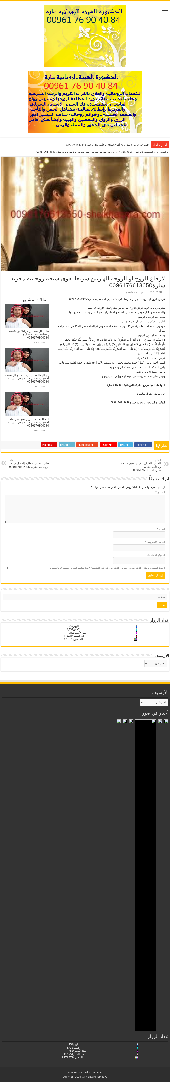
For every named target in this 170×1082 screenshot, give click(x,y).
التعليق (160, 492)
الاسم (161, 529)
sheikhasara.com (92, 1072)
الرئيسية (164, 151)
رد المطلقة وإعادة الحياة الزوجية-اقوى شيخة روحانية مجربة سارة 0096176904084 (27, 378)
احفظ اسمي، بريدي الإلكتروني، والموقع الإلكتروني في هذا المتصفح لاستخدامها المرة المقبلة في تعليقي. (107, 567)
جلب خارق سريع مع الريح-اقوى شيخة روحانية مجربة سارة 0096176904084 (107, 144)
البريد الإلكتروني (155, 541)
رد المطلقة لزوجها (146, 151)
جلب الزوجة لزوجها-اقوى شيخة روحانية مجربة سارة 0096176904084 (28, 334)
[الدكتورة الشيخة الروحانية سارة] (85, 35)
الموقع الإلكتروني (155, 554)
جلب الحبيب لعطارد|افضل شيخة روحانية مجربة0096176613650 (29, 463)
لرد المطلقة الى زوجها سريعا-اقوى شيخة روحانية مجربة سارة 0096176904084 (28, 422)
